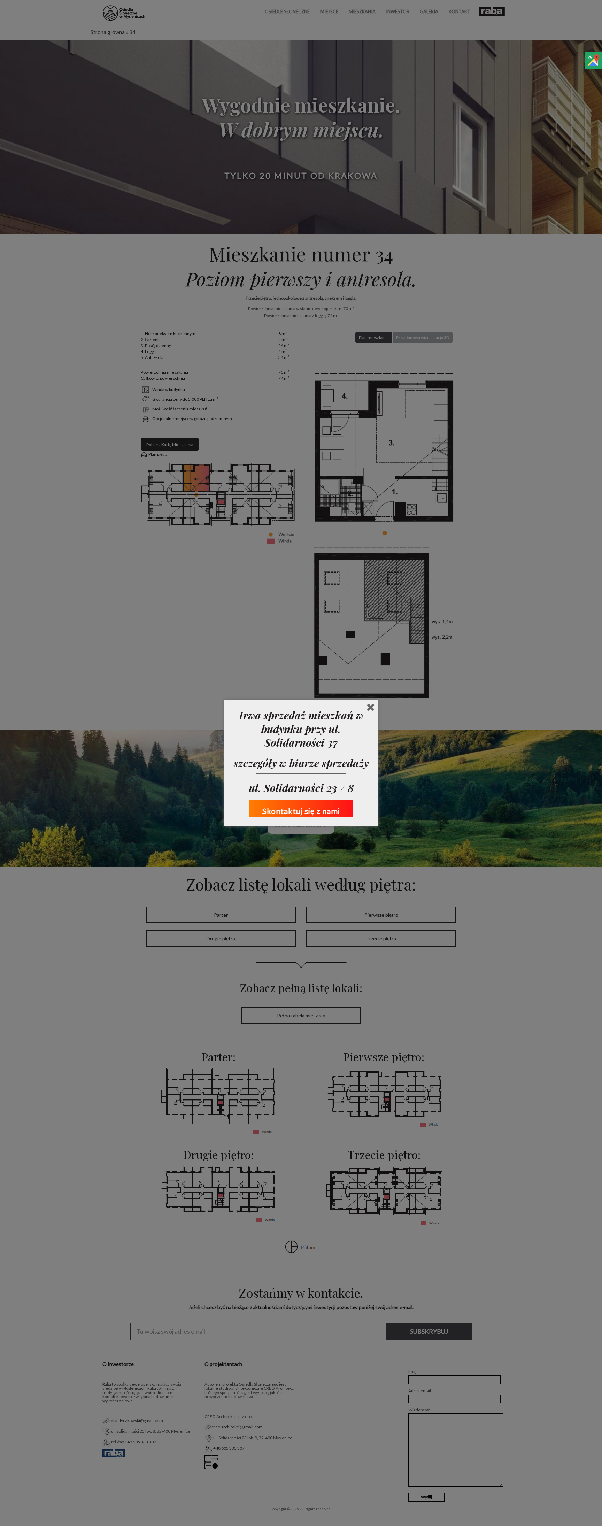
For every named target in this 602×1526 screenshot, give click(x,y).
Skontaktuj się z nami (301, 811)
